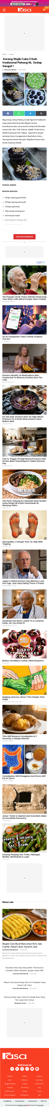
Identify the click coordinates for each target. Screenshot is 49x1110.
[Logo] (24, 9)
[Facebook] (12, 1069)
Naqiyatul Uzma (20, 1003)
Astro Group (40, 1105)
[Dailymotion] (37, 1069)
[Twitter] (22, 1069)
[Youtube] (32, 1069)
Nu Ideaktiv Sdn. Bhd (23, 1105)
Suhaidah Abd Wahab (10, 950)
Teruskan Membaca (24, 237)
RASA (4, 54)
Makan (11, 54)
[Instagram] (17, 1069)
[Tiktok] (27, 1069)
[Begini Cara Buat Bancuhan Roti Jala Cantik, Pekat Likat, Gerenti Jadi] (24, 925)
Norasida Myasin (11, 70)
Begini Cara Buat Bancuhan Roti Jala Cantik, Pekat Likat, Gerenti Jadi (22, 945)
